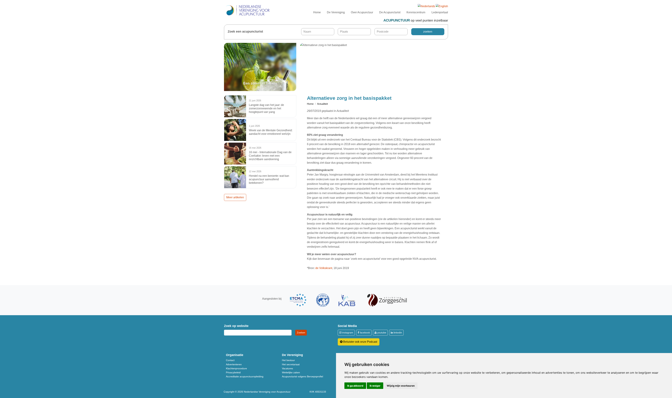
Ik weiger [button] (375, 385)
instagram (347, 332)
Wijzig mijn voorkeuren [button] (401, 385)
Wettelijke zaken (291, 372)
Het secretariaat (291, 364)
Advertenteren (234, 364)
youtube (381, 332)
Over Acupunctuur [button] (362, 12)
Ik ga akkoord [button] (355, 385)
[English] (442, 6)
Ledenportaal (440, 12)
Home (317, 12)
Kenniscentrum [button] (416, 12)
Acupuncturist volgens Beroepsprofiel (302, 376)
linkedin (397, 332)
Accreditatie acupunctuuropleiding (244, 376)
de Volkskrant (323, 268)
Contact (230, 360)
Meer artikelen (235, 197)
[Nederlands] (426, 6)
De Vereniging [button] (336, 12)
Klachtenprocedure (236, 368)
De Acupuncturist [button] (389, 12)
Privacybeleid (233, 372)
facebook (364, 332)
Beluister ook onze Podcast (359, 341)
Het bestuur (288, 360)
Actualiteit (322, 103)
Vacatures (287, 368)
